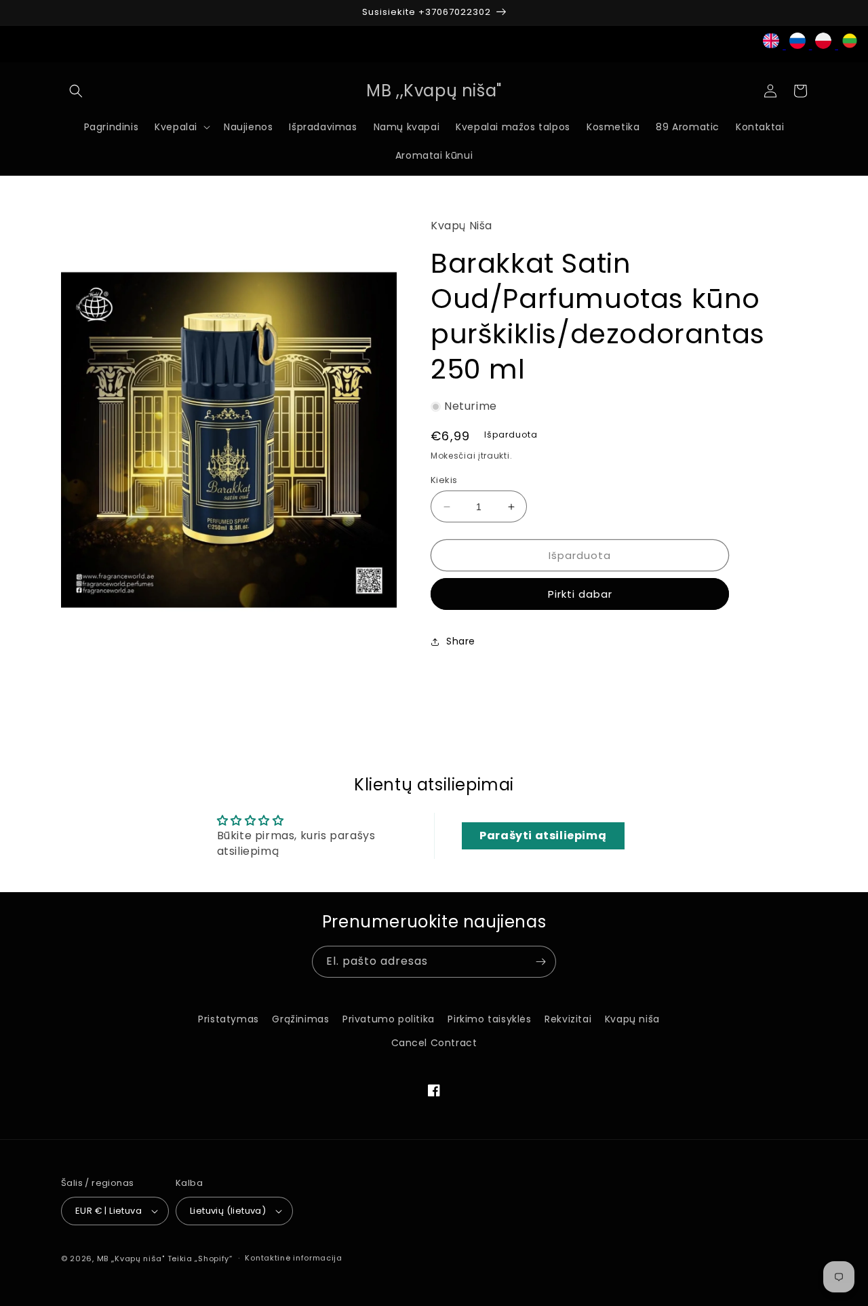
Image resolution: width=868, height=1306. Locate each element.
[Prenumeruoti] (540, 962)
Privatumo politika (388, 1019)
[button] (76, 91)
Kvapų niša (632, 1019)
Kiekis (444, 480)
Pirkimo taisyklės (489, 1019)
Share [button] (460, 641)
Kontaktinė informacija (293, 1257)
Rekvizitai (568, 1019)
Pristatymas (228, 1019)
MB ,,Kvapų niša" (131, 1258)
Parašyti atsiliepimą (542, 835)
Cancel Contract (434, 1043)
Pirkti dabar (580, 594)
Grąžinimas (300, 1019)
